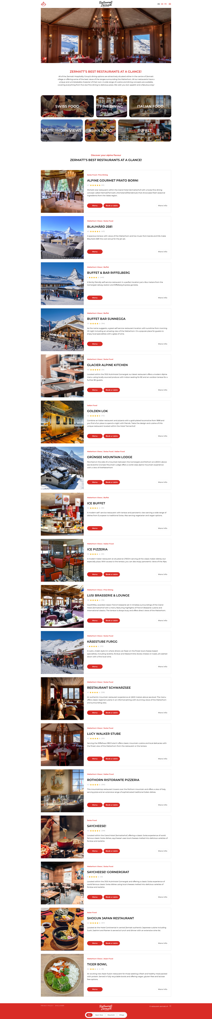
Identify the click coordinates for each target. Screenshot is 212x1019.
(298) (103, 831)
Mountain (111, 1015)
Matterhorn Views (94, 221)
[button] (169, 4)
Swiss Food (92, 175)
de (162, 4)
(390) (103, 785)
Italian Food (92, 405)
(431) (103, 231)
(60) (102, 185)
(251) (103, 738)
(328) (103, 692)
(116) (102, 600)
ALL (89, 1015)
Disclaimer (59, 1005)
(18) (102, 969)
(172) (103, 416)
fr (165, 4)
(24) (102, 370)
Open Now (99, 1015)
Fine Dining (103, 175)
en (159, 4)
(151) (102, 508)
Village (121, 1015)
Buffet (106, 267)
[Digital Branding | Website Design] (170, 1006)
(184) (103, 323)
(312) (101, 646)
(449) (102, 277)
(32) (101, 877)
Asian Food (92, 913)
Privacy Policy (47, 1005)
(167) (103, 923)
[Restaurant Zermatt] (106, 4)
